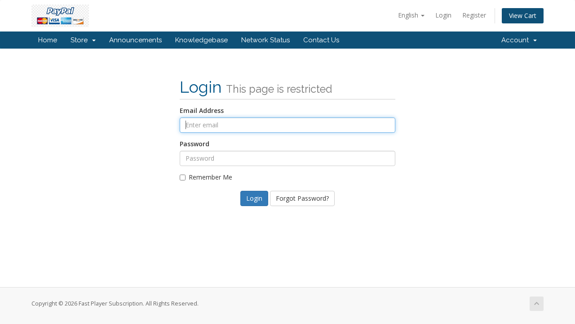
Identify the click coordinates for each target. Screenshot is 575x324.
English (409, 15)
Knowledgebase (201, 40)
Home (47, 40)
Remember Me (210, 177)
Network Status (265, 40)
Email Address (202, 110)
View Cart (522, 15)
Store (81, 40)
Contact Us (321, 40)
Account (516, 40)
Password (194, 144)
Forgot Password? (302, 198)
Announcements (135, 40)
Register (474, 15)
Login (443, 15)
